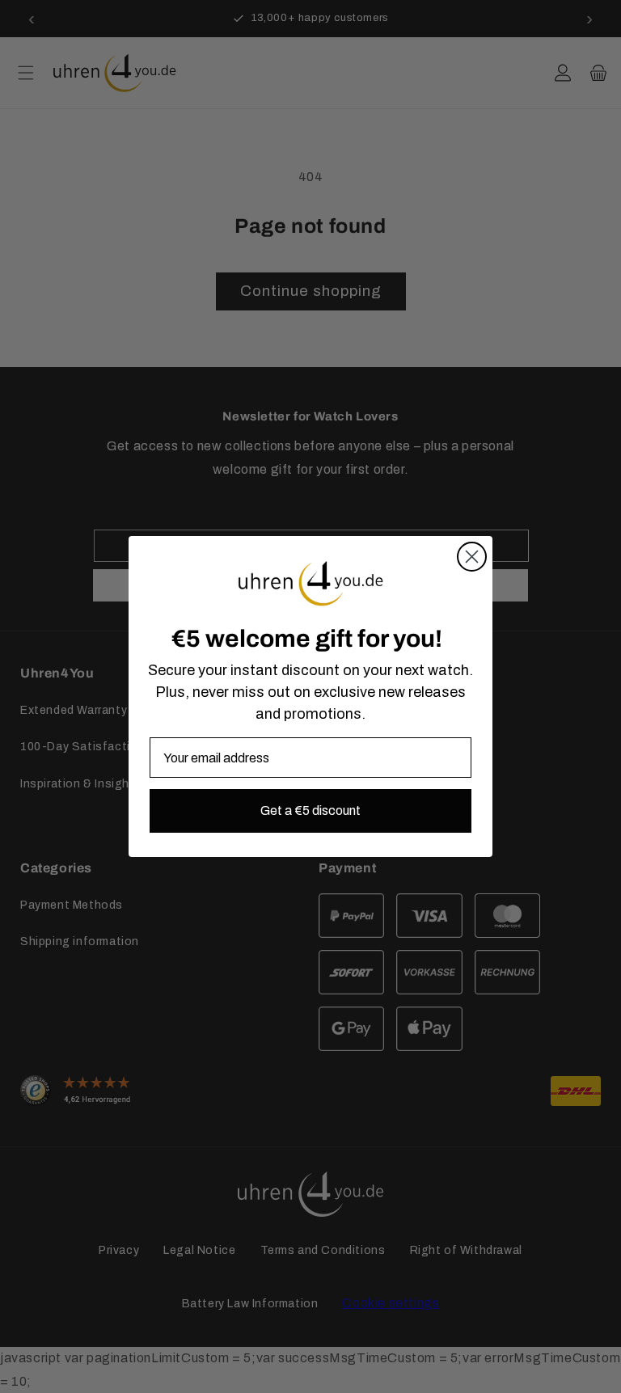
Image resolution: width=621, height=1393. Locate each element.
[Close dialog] (472, 556)
